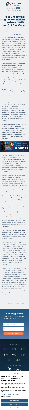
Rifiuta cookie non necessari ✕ (20, 373)
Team (22, 8)
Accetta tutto (14, 400)
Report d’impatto (11, 10)
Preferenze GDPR (14, 407)
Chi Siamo (8, 8)
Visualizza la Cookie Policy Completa (10, 394)
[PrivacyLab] (10, 396)
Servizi (13, 8)
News (18, 8)
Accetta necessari (14, 404)
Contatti (19, 10)
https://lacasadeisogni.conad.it (15, 214)
